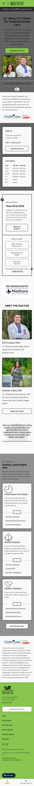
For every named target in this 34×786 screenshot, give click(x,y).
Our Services (6, 720)
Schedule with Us (17, 50)
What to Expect (16, 227)
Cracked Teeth (10, 568)
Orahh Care (18, 760)
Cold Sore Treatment (12, 517)
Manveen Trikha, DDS (12, 390)
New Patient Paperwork (17, 245)
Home (4, 716)
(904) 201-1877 (16, 142)
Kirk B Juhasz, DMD (11, 342)
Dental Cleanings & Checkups (15, 520)
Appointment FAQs (17, 253)
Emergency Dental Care (13, 572)
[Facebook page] (3, 744)
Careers (11, 760)
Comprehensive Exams (13, 524)
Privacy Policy (6, 758)
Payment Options (17, 262)
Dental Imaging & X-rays (13, 616)
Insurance (5, 739)
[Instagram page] (7, 744)
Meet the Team (17, 411)
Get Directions (17, 148)
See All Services (17, 626)
